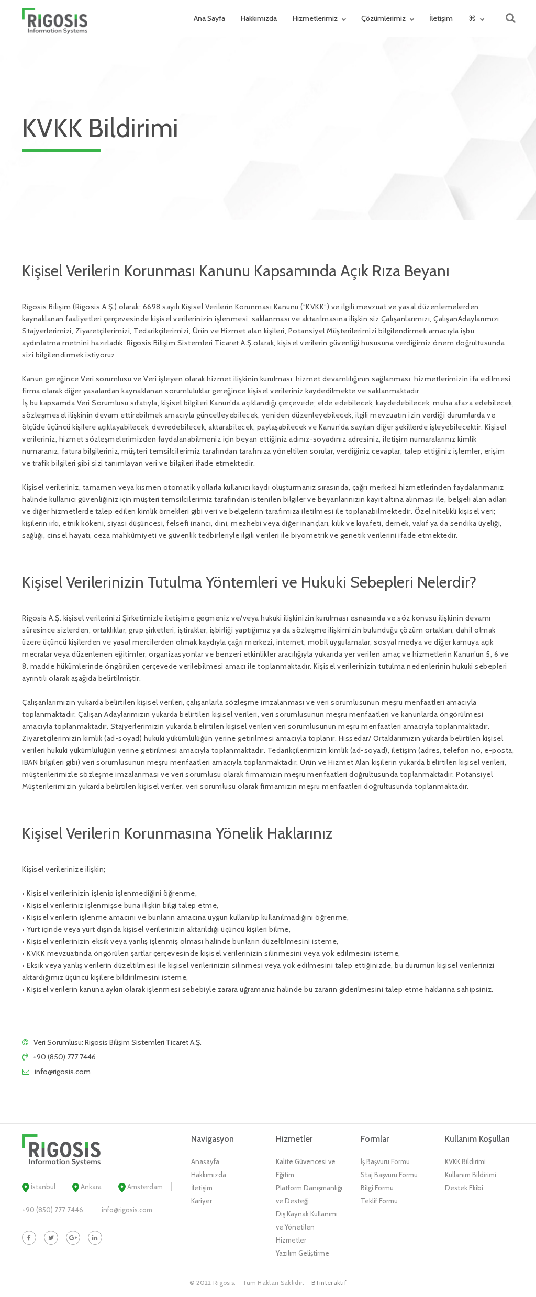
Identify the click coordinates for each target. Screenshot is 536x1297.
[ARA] (510, 18)
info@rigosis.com (63, 1071)
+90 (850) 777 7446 (64, 1057)
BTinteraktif (329, 1283)
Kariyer (201, 1201)
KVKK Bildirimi (465, 1161)
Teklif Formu (379, 1201)
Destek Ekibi (464, 1187)
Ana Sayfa (209, 18)
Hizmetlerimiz (315, 18)
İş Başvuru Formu (385, 1161)
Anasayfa (205, 1161)
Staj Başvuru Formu (389, 1174)
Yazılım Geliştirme (302, 1253)
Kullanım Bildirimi (470, 1174)
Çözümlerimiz (383, 18)
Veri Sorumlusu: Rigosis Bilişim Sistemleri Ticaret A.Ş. (118, 1042)
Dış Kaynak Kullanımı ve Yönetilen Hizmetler (307, 1227)
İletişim (441, 18)
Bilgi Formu (377, 1187)
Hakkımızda (259, 18)
